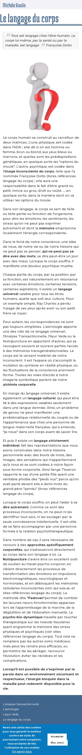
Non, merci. (57, 742)
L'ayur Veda (10, 714)
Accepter (57, 736)
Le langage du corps (17, 719)
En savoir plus (22, 751)
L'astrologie (11, 709)
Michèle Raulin (14, 5)
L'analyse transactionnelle (21, 704)
